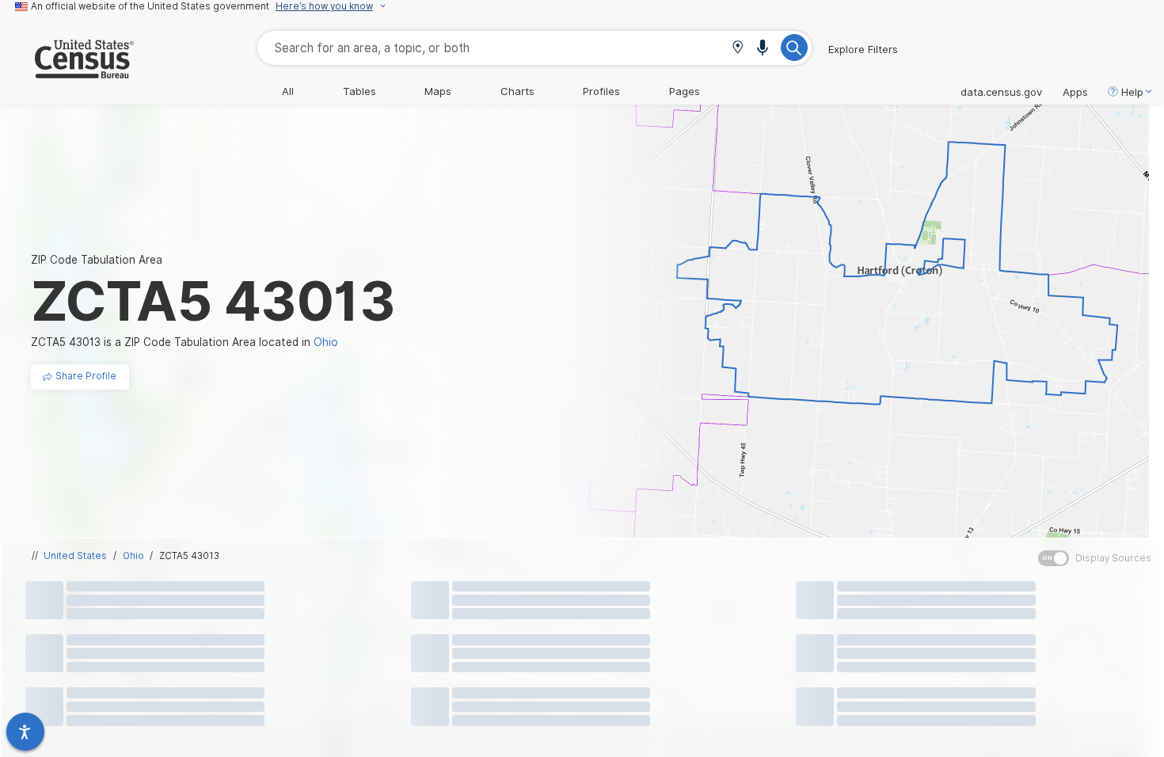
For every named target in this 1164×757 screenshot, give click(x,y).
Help (1132, 92)
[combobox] (534, 48)
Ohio (133, 555)
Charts (517, 91)
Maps (437, 91)
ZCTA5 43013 (189, 555)
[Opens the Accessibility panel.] (25, 732)
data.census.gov (1001, 92)
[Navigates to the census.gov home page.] (67, 72)
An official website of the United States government (150, 6)
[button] (737, 49)
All (288, 91)
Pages (684, 91)
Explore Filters (863, 49)
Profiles (601, 91)
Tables (359, 91)
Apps (1075, 92)
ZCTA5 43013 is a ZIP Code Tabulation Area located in (184, 342)
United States (75, 555)
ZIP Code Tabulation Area (96, 259)
